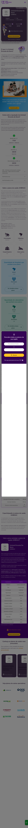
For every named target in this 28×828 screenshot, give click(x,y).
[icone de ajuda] (22, 360)
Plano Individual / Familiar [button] (13, 343)
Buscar (15, 355)
